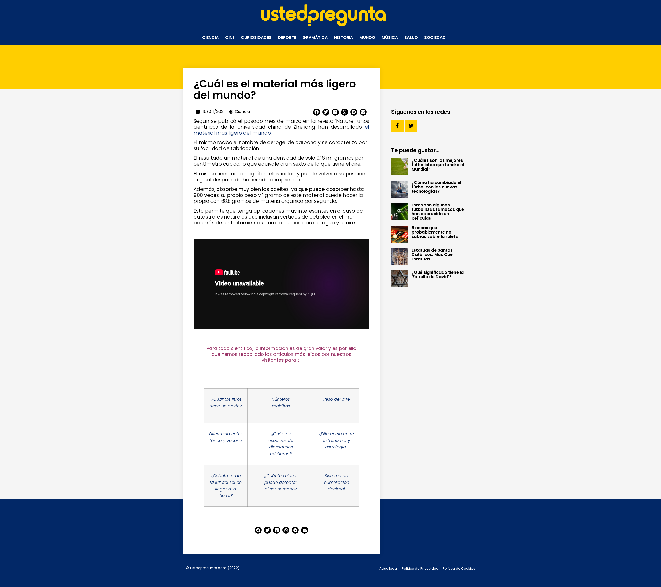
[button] (316, 112)
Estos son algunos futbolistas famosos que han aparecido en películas (438, 211)
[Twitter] (411, 126)
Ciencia (210, 38)
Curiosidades (256, 38)
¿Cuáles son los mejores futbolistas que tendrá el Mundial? (438, 164)
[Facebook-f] (397, 126)
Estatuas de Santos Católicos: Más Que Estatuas (432, 254)
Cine (229, 38)
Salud (411, 38)
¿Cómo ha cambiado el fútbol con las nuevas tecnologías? (436, 187)
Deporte (287, 38)
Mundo (367, 38)
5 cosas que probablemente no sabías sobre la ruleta (435, 232)
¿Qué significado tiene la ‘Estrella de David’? (438, 274)
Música (390, 38)
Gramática (315, 38)
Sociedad (435, 38)
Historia (343, 38)
